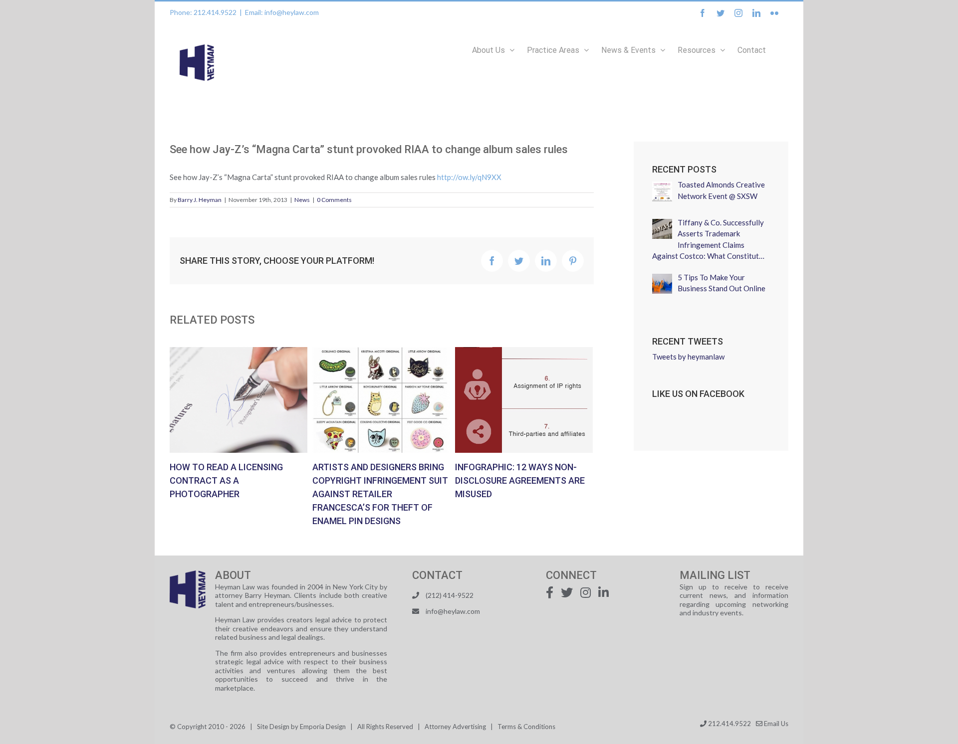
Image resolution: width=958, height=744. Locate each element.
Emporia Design (323, 727)
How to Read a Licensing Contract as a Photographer (238, 400)
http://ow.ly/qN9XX (469, 177)
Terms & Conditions (526, 727)
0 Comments (334, 199)
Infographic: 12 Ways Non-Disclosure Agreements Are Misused (524, 400)
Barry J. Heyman (200, 199)
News (302, 199)
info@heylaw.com (453, 611)
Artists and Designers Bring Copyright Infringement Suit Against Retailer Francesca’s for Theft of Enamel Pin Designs (381, 400)
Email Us (775, 724)
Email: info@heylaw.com (282, 12)
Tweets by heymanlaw (688, 356)
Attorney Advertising (455, 727)
